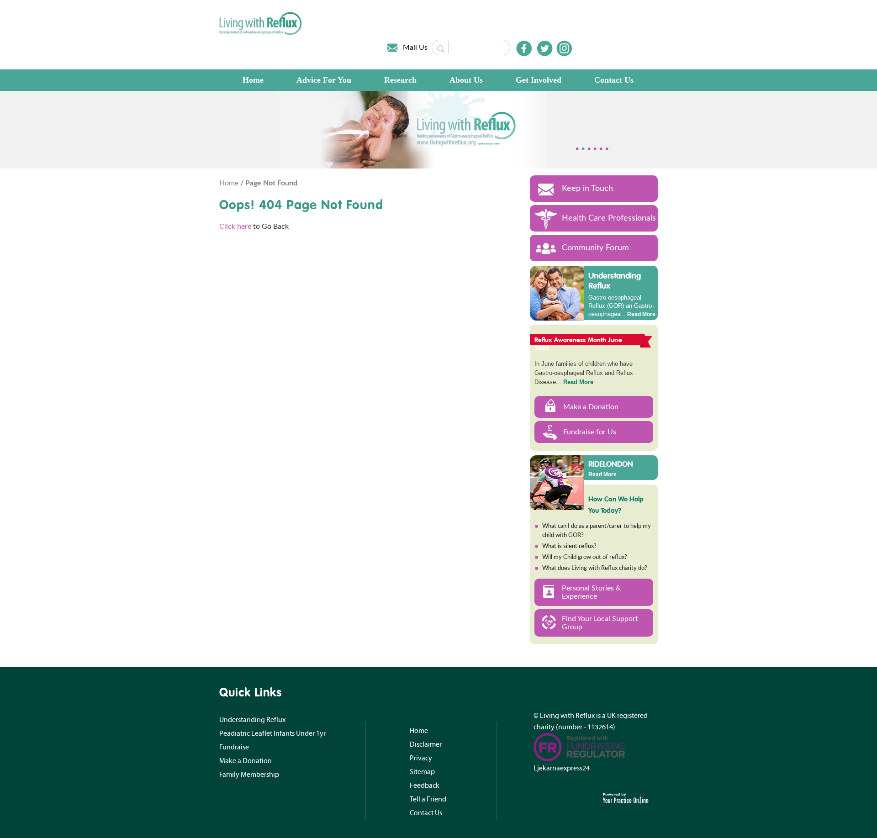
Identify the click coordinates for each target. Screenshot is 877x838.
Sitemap (422, 772)
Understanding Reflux (614, 280)
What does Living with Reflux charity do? (594, 568)
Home (253, 79)
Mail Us (415, 47)
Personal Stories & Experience (591, 592)
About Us (466, 79)
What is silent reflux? (569, 546)
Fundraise (234, 747)
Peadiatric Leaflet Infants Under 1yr (272, 733)
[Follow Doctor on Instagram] (564, 48)
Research (400, 79)
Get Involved (538, 79)
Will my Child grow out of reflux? (584, 557)
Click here (235, 226)
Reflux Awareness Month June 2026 (578, 344)
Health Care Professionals (609, 218)
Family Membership (249, 774)
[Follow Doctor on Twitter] (545, 48)
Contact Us (614, 79)
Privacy (421, 758)
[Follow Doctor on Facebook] (524, 48)
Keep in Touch (587, 188)
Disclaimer (426, 744)
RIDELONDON (610, 463)
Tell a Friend (428, 799)
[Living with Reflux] (261, 23)
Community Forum (595, 248)
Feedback (424, 785)
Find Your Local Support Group (600, 623)
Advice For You (323, 79)
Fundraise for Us (589, 432)
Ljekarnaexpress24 (562, 768)
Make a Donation (590, 407)
